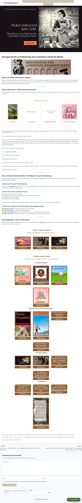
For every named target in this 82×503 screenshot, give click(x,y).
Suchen (31, 490)
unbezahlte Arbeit (61, 437)
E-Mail (44, 478)
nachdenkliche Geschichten (16, 54)
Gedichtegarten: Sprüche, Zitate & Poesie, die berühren (15, 491)
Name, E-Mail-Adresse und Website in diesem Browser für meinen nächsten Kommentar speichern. (25, 481)
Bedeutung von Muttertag (7, 434)
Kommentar (6, 461)
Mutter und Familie (18, 437)
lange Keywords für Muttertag (56, 434)
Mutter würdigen (27, 437)
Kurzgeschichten (6, 54)
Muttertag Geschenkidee (51, 437)
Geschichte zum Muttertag (30, 434)
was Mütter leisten (70, 437)
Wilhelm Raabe (17, 439)
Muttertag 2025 (41, 437)
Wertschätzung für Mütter (7, 439)
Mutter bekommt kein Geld (7, 437)
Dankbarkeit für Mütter (19, 434)
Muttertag (34, 437)
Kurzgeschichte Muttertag (43, 434)
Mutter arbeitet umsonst (68, 434)
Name (5, 478)
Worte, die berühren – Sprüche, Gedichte (33, 1)
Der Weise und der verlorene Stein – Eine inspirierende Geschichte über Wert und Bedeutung (19, 448)
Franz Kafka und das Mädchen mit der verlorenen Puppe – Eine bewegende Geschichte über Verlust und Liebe (63, 448)
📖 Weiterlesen (23, 247)
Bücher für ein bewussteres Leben (59, 1)
